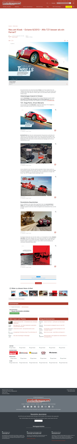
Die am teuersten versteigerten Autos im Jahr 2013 (54, 325)
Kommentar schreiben (14, 313)
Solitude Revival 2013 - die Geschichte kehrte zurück (23, 328)
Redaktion (17, 6)
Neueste (15, 306)
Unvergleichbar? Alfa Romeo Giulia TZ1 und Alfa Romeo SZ (25, 332)
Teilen (39, 276)
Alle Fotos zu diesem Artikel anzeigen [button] (16, 298)
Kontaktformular (51, 100)
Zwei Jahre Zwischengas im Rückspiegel (21, 335)
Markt (39, 6)
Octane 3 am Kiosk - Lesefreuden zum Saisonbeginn (54, 321)
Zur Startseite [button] (38, 283)
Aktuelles (7, 6)
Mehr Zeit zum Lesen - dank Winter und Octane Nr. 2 (54, 332)
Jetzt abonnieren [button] (38, 420)
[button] (69, 7)
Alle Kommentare (25, 306)
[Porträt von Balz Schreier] (10, 36)
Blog (48, 6)
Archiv (27, 6)
